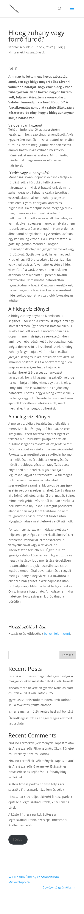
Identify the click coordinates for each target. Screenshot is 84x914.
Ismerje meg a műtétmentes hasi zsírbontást (40, 711)
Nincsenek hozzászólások (26, 52)
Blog (59, 47)
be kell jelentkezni (57, 633)
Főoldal (18, 839)
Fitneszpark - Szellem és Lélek (42, 789)
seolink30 (26, 47)
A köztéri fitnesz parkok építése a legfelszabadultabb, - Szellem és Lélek (40, 802)
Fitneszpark (16, 797)
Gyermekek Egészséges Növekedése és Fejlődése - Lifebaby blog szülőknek (37, 771)
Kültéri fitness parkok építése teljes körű (37, 784)
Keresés (67, 655)
